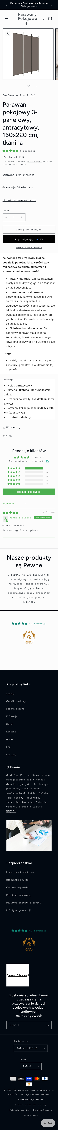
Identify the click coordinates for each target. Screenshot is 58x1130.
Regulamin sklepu (17, 879)
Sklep (9, 724)
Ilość (6, 210)
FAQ (8, 747)
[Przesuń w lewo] (21, 86)
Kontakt (11, 731)
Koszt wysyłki (35, 162)
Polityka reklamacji (19, 895)
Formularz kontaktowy (20, 872)
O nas (9, 739)
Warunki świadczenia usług (30, 1105)
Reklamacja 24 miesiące (18, 174)
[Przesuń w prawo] (36, 86)
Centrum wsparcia (17, 887)
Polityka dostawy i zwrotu (23, 902)
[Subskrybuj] (47, 1025)
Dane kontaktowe (42, 1110)
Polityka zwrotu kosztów (35, 1095)
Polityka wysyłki (20, 1110)
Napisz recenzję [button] (29, 491)
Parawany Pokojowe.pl (26, 1090)
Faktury (11, 754)
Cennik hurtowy (16, 701)
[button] (6, 18)
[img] (11, 512)
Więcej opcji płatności (29, 247)
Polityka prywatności (30, 1100)
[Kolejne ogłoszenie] (51, 4)
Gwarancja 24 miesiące (18, 187)
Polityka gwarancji (18, 910)
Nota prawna (31, 1115)
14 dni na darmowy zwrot (19, 200)
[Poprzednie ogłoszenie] (6, 4)
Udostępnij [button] (13, 427)
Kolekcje (12, 716)
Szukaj (10, 693)
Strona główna (15, 708)
